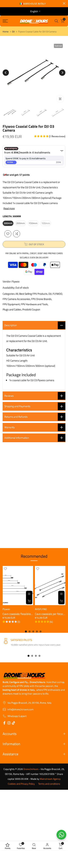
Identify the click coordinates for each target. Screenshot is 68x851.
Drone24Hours (31, 769)
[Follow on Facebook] (4, 723)
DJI (13, 31)
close (64, 3)
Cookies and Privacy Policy (21, 784)
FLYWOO (57, 294)
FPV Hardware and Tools (34, 304)
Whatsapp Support (17, 716)
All (17, 294)
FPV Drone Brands (41, 299)
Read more (9, 208)
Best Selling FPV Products (33, 294)
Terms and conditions (49, 784)
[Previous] (6, 72)
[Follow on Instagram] (9, 723)
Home (6, 31)
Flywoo (16, 281)
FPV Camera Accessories (16, 299)
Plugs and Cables (12, 309)
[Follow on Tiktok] (13, 723)
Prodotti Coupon (31, 309)
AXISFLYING (41, 609)
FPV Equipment (11, 304)
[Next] (62, 72)
